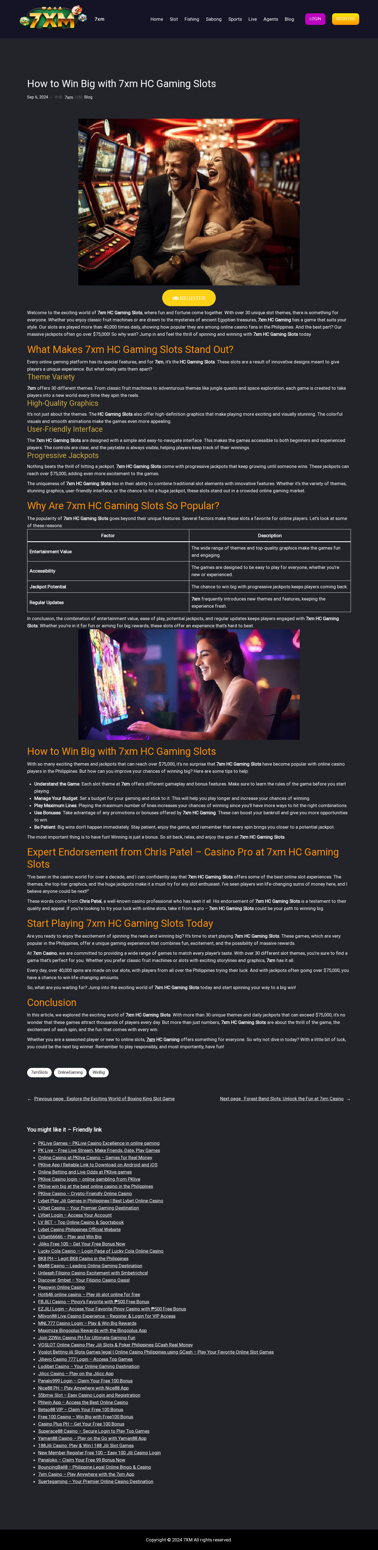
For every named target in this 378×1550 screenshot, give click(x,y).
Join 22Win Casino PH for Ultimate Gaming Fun (86, 1337)
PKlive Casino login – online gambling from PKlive (89, 1179)
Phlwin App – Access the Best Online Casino (83, 1402)
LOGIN (315, 19)
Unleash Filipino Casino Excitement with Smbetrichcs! (93, 1273)
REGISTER (345, 19)
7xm (99, 19)
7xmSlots (39, 1072)
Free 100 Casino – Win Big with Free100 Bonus (85, 1416)
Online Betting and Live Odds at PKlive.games (85, 1172)
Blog (88, 97)
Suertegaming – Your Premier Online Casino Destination (95, 1481)
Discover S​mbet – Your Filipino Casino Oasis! (84, 1280)
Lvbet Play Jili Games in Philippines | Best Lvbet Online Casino (100, 1200)
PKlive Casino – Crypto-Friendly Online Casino (85, 1193)
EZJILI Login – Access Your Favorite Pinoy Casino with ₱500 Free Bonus (112, 1309)
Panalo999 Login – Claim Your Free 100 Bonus (85, 1380)
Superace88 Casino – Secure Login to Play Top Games (93, 1431)
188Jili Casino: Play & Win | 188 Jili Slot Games (86, 1445)
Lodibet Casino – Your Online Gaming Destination (88, 1366)
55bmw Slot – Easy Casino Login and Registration (89, 1395)
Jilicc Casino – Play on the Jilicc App (75, 1373)
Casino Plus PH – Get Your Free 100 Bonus (81, 1424)
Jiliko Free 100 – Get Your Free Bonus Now (81, 1244)
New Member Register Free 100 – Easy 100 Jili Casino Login (99, 1452)
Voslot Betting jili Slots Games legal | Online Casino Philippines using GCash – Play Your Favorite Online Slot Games (156, 1352)
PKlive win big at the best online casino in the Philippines (95, 1186)
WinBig (99, 1072)
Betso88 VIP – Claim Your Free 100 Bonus (80, 1409)
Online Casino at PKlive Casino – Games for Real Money (95, 1157)
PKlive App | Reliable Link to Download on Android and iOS (97, 1164)
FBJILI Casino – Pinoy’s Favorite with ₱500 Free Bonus (93, 1301)
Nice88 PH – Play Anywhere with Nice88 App (83, 1388)
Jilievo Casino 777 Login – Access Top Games (85, 1359)
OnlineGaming (70, 1072)
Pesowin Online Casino (61, 1287)
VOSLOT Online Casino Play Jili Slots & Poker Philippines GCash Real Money (115, 1345)
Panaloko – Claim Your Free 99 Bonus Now (81, 1460)
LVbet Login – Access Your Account (75, 1215)
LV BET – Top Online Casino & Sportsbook (81, 1222)
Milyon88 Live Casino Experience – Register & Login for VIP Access (106, 1316)
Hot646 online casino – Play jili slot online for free (89, 1294)
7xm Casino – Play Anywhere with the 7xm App (86, 1474)
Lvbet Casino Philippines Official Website (79, 1229)
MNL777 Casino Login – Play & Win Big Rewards (87, 1323)
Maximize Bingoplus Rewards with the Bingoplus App (92, 1330)
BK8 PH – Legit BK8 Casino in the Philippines (83, 1258)
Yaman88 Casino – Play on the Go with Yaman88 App (92, 1438)
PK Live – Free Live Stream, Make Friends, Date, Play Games (99, 1150)
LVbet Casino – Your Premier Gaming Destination (88, 1208)
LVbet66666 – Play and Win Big (70, 1236)
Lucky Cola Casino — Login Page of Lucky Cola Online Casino (101, 1251)
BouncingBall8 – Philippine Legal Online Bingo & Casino (94, 1467)
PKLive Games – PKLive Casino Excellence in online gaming (99, 1143)
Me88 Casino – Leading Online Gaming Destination (90, 1265)
